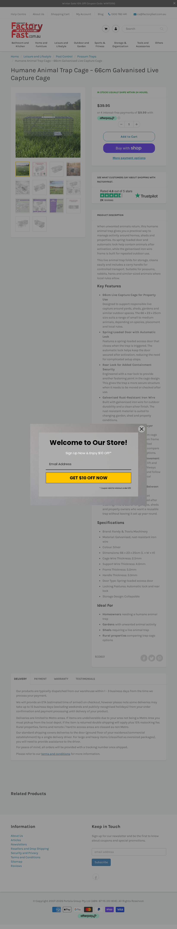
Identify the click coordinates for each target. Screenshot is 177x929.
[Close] (141, 429)
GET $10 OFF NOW (88, 478)
